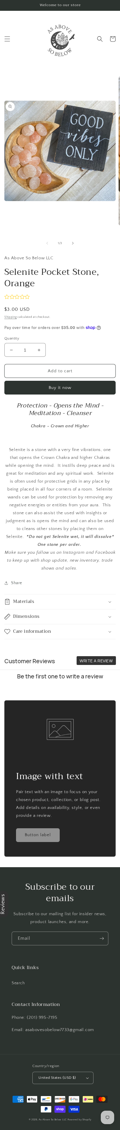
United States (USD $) (57, 1078)
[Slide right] (72, 243)
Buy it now (60, 387)
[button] (7, 38)
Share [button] (16, 583)
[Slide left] (47, 243)
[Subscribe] (101, 938)
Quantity (11, 338)
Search (18, 983)
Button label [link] (38, 834)
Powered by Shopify (79, 1119)
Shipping (10, 317)
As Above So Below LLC (53, 1119)
